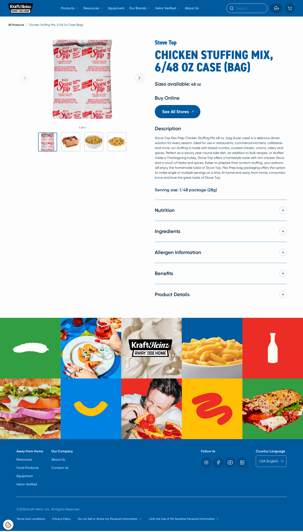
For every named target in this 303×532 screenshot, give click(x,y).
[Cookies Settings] (8, 525)
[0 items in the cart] (290, 8)
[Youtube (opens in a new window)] (230, 462)
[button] (276, 8)
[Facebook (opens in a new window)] (218, 462)
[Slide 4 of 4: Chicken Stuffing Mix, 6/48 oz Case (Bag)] (116, 141)
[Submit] (231, 8)
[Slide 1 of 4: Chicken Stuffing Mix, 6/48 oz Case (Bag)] (47, 141)
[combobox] (247, 8)
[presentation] (139, 78)
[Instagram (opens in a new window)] (206, 462)
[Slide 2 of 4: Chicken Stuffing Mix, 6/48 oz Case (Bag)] (70, 141)
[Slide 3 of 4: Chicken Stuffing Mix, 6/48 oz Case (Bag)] (93, 141)
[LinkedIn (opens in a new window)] (242, 462)
